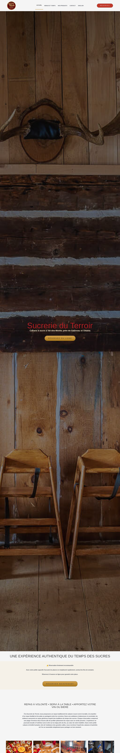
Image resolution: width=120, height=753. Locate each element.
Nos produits (62, 5)
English (81, 5)
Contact (73, 5)
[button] (105, 6)
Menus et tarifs (49, 5)
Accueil (39, 5)
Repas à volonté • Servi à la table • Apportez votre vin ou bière (60, 705)
